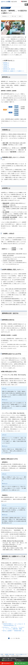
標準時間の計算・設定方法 (9, 69)
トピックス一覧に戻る (15, 638)
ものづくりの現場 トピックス (21, 654)
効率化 (20, 16)
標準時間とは (6, 63)
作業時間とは (6, 64)
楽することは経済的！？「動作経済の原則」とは (13, 630)
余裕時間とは (6, 67)
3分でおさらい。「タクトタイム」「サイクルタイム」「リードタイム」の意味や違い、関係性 (13, 628)
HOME (2, 654)
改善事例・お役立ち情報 (9, 654)
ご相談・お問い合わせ (21, 663)
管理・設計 (14, 16)
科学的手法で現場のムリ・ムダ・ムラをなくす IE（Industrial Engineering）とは (14, 624)
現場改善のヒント (5, 16)
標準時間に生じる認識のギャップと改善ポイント (13, 71)
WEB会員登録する (7, 663)
